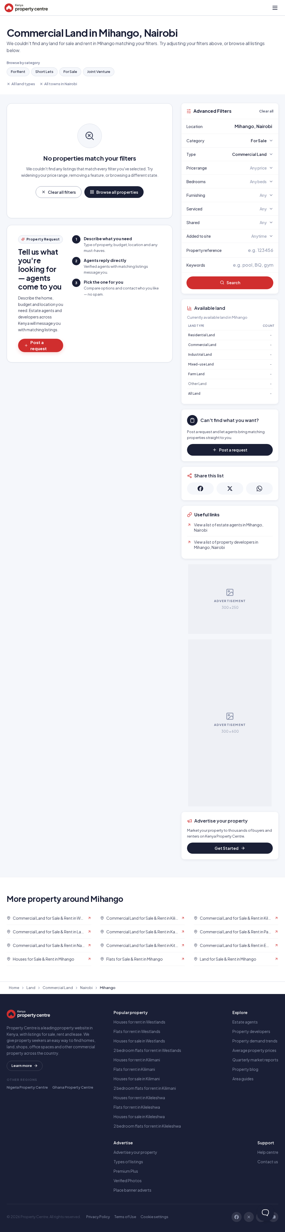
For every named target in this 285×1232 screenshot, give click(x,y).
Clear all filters (62, 192)
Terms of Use (125, 1216)
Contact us (267, 1161)
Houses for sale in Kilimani (137, 1078)
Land (30, 987)
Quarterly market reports (255, 1059)
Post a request (38, 345)
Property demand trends (254, 1040)
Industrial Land (200, 354)
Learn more (21, 1065)
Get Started (227, 848)
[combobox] (243, 126)
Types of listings (128, 1161)
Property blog (245, 1069)
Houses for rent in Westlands (139, 1021)
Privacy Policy (98, 1216)
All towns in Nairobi (60, 84)
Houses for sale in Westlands (139, 1040)
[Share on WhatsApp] (259, 488)
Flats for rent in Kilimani (134, 1069)
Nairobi (86, 987)
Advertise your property (135, 1152)
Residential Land (201, 335)
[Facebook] (237, 1217)
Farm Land (196, 374)
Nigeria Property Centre (27, 1087)
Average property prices (254, 1050)
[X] (249, 1217)
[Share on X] (230, 488)
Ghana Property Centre (72, 1087)
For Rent (18, 71)
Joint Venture (98, 71)
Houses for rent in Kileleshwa (139, 1097)
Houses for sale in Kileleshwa (139, 1116)
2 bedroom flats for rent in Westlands (147, 1050)
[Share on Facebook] (200, 488)
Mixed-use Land (201, 364)
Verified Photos (128, 1180)
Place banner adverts (132, 1189)
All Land (194, 393)
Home (14, 987)
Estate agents (245, 1021)
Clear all (266, 111)
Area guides (243, 1078)
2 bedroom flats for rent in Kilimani (145, 1088)
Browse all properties (117, 192)
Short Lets (44, 71)
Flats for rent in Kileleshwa (137, 1107)
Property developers (251, 1031)
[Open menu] (275, 7)
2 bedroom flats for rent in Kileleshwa (147, 1125)
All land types (23, 84)
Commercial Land (202, 345)
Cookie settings (154, 1216)
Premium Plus (126, 1171)
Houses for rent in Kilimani (137, 1059)
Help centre (267, 1152)
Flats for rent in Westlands (137, 1031)
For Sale (70, 71)
